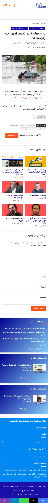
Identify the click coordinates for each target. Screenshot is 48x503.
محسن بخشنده (25, 97)
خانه (42, 23)
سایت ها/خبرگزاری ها (19, 28)
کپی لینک (11, 135)
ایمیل (43, 286)
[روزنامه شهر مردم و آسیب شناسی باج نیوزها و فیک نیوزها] (35, 161)
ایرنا (21, 125)
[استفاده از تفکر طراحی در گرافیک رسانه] (12, 187)
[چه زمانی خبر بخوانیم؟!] (35, 187)
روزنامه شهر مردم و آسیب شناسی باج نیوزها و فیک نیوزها (37, 172)
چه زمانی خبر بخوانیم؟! (38, 195)
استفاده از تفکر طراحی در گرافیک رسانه (14, 196)
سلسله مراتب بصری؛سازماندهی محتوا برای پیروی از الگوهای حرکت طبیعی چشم (24, 340)
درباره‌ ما (31, 494)
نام (44, 276)
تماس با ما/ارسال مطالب (18, 494)
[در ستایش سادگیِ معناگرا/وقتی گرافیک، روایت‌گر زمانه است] (39, 399)
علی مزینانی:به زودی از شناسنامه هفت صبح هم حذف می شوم (24, 475)
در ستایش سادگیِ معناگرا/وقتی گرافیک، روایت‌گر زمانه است (17, 397)
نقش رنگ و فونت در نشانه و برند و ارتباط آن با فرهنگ (22, 470)
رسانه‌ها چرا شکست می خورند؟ (14, 219)
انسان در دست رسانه (37, 344)
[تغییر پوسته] (14, 6)
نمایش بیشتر (24, 378)
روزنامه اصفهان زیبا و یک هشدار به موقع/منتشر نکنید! (16, 366)
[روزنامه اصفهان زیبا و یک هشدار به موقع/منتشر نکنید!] (39, 368)
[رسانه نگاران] (40, 5)
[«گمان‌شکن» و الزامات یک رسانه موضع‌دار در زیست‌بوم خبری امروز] (12, 161)
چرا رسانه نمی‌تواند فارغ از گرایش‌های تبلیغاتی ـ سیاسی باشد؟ (36, 220)
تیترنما (32, 28)
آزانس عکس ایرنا (30, 125)
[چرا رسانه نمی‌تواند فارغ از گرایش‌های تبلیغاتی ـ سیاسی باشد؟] (35, 210)
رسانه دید (36, 23)
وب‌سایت (43, 297)
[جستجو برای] (10, 6)
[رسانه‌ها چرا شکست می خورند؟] (12, 210)
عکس (34, 129)
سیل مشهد (41, 129)
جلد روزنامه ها (14, 125)
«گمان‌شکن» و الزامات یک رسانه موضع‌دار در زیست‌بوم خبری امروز (13, 172)
